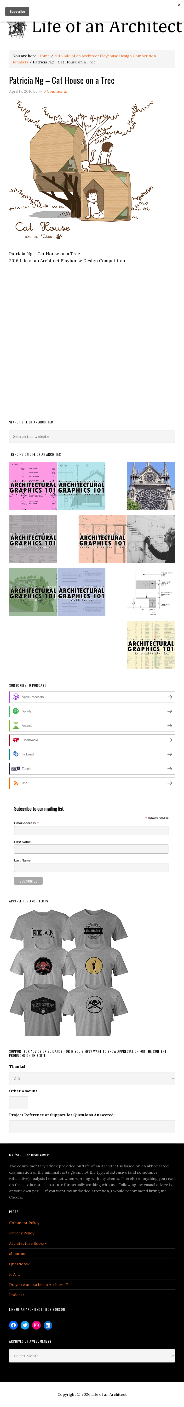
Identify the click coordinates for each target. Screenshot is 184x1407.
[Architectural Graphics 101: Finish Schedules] (33, 541)
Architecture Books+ (28, 1243)
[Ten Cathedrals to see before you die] (151, 488)
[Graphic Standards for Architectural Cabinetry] (151, 594)
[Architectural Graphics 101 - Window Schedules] (81, 488)
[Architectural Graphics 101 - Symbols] (33, 488)
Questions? (19, 1263)
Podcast (16, 1294)
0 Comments (55, 91)
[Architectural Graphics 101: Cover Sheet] (33, 594)
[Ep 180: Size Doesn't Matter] (151, 541)
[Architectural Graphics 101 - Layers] (151, 647)
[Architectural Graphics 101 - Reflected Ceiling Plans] (102, 541)
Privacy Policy (21, 1233)
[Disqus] (92, 345)
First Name (22, 842)
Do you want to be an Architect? (38, 1284)
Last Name (22, 860)
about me (17, 1253)
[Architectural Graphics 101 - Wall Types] (81, 594)
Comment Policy (24, 1222)
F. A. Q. (15, 1274)
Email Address (26, 823)
